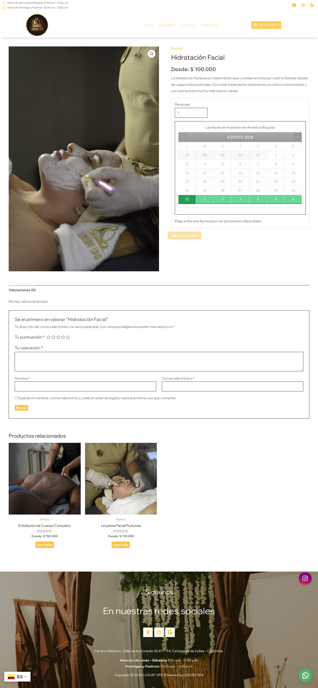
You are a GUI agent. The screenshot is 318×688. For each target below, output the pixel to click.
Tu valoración (29, 347)
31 (187, 199)
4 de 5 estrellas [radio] (63, 337)
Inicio (148, 25)
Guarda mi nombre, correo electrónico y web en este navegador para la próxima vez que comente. (97, 398)
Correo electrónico (178, 378)
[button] (266, 25)
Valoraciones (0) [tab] (22, 290)
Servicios (188, 25)
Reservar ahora (184, 235)
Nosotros (167, 25)
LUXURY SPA (194, 675)
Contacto (209, 25)
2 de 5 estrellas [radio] (53, 337)
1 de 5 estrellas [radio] (49, 337)
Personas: (183, 104)
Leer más (44, 545)
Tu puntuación (30, 337)
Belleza (177, 48)
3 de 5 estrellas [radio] (58, 337)
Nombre (23, 378)
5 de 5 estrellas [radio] (68, 337)
